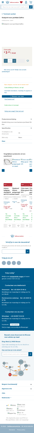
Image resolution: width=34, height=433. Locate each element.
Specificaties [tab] (12, 134)
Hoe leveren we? (10, 99)
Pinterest (19, 263)
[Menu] (3, 1)
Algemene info (7, 388)
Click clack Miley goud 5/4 (25, 190)
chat (21, 312)
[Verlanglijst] (21, 2)
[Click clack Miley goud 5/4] (25, 162)
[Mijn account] (26, 2)
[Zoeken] (31, 7)
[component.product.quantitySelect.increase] (14, 61)
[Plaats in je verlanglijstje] (28, 61)
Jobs (3, 393)
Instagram (14, 263)
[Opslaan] (30, 354)
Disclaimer (12, 429)
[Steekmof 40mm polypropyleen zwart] (16, 163)
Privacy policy (21, 429)
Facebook (9, 263)
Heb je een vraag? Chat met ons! (14, 111)
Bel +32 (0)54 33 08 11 (18, 289)
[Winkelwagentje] (30, 2)
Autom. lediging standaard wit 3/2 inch (8, 191)
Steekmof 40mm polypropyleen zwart (16, 191)
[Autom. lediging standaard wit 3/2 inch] (8, 162)
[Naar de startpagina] (12, 2)
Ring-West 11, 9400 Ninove (11, 341)
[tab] (17, 121)
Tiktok (4, 263)
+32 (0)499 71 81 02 (17, 316)
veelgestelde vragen (17, 276)
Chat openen (14, 324)
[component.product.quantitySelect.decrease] (6, 61)
